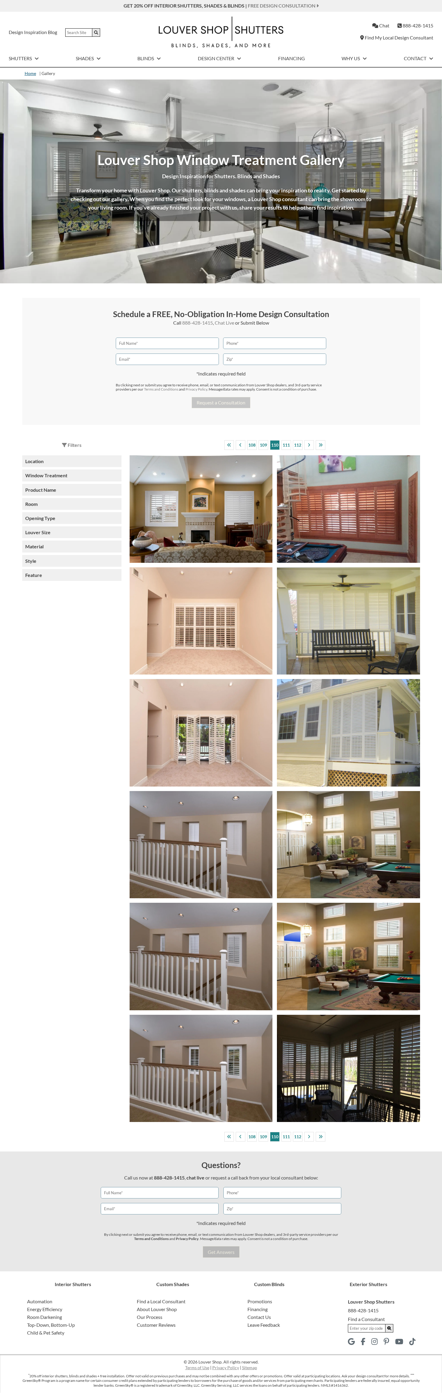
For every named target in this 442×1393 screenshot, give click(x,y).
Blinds (146, 58)
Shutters (21, 58)
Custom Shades (172, 1284)
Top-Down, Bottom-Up (51, 1325)
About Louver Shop (157, 1309)
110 (274, 444)
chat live (195, 1177)
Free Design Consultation (282, 5)
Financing (291, 58)
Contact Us (259, 1317)
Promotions (259, 1301)
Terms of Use (197, 1367)
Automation (39, 1301)
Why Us (351, 58)
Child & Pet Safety (45, 1332)
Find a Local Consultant (161, 1301)
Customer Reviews (156, 1325)
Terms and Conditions (161, 389)
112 (297, 444)
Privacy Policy (196, 389)
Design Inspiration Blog (33, 32)
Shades (85, 58)
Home (30, 73)
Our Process (149, 1317)
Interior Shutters (73, 1284)
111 (286, 444)
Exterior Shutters (368, 1284)
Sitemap (249, 1367)
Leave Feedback (263, 1325)
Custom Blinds (269, 1284)
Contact (415, 58)
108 (252, 444)
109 (263, 444)
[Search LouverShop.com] (389, 1328)
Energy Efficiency (44, 1309)
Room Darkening (44, 1317)
